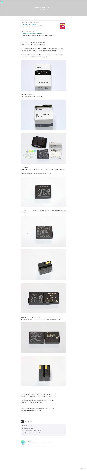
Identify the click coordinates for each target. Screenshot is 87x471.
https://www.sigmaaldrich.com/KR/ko (29, 22)
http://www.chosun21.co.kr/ (27, 31)
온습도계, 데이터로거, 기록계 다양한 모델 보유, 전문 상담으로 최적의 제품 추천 (38, 35)
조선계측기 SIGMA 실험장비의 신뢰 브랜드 (32, 33)
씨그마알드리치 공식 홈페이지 (29, 24)
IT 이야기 (47, 9)
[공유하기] (25, 421)
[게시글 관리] (28, 421)
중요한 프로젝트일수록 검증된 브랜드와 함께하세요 (32, 26)
